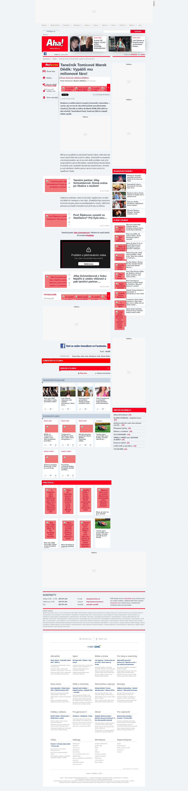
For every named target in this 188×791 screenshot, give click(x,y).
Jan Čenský (82, 617)
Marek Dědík (105, 356)
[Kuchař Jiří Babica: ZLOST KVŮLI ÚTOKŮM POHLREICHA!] (82, 44)
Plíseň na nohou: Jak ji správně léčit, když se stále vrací (104, 727)
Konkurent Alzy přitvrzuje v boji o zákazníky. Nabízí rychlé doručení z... (105, 693)
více (139, 25)
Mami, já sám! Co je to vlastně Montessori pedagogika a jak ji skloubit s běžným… (134, 245)
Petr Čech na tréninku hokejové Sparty (59, 753)
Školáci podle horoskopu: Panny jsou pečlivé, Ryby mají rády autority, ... (127, 671)
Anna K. (56, 613)
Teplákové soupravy (100, 756)
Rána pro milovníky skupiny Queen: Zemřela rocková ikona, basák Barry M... (104, 671)
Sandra (143, 54)
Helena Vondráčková (120, 615)
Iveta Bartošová (64, 617)
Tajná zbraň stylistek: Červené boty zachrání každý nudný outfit (134, 310)
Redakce (95, 773)
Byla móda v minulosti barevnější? (82, 726)
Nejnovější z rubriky (123, 171)
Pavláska (90, 235)
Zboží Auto (75, 760)
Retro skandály (52, 97)
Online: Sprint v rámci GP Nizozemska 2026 (61, 697)
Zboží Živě (75, 745)
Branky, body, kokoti (64, 744)
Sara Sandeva (114, 622)
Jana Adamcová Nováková (102, 617)
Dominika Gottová (137, 613)
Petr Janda (86, 622)
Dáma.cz (87, 25)
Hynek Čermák (132, 615)
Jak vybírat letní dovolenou (125, 664)
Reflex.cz (132, 25)
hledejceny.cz (76, 743)
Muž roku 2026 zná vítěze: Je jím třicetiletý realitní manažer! (103, 675)
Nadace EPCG (110, 690)
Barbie (96, 747)
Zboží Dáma (76, 749)
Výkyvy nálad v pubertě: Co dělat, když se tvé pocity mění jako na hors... (126, 729)
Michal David (133, 620)
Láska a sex (51, 91)
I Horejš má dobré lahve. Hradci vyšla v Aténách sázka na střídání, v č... (83, 666)
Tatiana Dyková (55, 624)
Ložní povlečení (99, 760)
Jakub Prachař (74, 617)
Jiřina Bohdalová (62, 618)
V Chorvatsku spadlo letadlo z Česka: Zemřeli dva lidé (60, 666)
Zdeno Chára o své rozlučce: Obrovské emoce (58, 749)
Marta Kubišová (114, 620)
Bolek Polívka (83, 613)
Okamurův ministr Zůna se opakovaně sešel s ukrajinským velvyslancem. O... (61, 673)
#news (90, 716)
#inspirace (76, 716)
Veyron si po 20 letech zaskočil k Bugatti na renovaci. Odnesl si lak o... (60, 701)
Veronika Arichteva (97, 624)
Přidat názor (83, 373)
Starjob (119, 743)
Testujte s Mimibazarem (101, 743)
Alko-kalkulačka (56, 688)
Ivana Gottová (54, 617)
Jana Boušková (116, 617)
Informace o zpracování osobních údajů (117, 781)
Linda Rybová (135, 618)
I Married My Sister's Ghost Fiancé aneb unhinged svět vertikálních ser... (82, 719)
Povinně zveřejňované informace (120, 782)
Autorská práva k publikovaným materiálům (65, 781)
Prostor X (54, 744)
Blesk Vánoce (55, 660)
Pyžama (97, 752)
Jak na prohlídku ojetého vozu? (81, 754)
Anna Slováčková (65, 613)
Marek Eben (105, 620)
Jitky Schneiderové (82, 233)
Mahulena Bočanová (94, 620)
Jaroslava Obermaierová (129, 617)
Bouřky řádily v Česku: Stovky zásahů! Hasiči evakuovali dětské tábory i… (134, 264)
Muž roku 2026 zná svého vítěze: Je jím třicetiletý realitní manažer (133, 236)
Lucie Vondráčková (72, 620)
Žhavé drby (51, 71)
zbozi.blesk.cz (76, 752)
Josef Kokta (83, 618)
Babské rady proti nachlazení (104, 718)
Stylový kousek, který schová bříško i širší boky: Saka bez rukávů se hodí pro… (134, 255)
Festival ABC (128, 718)
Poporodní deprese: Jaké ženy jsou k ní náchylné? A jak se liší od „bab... (105, 723)
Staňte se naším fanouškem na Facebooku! (85, 345)
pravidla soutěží (92, 604)
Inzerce (88, 773)
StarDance (92, 356)
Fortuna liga (55, 746)
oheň (82, 356)
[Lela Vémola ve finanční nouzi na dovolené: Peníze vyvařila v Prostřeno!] (121, 44)
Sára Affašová (104, 622)
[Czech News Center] (98, 646)
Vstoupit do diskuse (102, 94)
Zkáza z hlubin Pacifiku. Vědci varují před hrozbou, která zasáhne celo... (104, 701)
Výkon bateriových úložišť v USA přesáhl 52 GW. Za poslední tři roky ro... (82, 696)
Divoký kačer (65, 716)
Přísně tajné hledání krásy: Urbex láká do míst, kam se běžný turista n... (61, 729)
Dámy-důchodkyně (122, 415)
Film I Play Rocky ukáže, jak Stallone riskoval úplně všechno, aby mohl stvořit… (135, 273)
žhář (98, 356)
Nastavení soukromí (64, 782)
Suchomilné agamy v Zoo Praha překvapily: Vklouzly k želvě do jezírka (105, 668)
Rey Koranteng (94, 622)
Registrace (45, 34)
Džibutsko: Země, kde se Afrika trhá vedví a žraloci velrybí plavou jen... (60, 725)
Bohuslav (134, 54)
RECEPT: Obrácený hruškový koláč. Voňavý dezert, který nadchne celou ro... (127, 675)
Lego (96, 749)
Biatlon (85, 660)
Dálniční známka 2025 (62, 690)
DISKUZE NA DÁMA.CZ (122, 410)
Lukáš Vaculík (83, 620)
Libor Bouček (126, 618)
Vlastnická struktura (76, 782)
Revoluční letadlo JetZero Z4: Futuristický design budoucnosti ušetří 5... (127, 725)
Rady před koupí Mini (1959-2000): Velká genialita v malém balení (60, 693)
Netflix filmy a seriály (57, 718)
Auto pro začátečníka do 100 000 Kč (82, 758)
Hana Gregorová (98, 615)
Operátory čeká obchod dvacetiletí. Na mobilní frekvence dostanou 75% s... (82, 699)
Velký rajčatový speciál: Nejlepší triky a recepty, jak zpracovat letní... (127, 701)
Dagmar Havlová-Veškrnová (96, 613)
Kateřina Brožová (116, 618)
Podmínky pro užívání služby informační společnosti (92, 781)
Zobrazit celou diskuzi (103, 373)
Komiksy (120, 718)
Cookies (131, 781)
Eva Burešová (47, 615)
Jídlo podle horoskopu (130, 690)
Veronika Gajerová (109, 624)
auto (86, 356)
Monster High (98, 745)
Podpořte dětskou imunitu (103, 716)
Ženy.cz (96, 25)
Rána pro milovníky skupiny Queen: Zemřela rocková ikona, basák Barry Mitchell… (134, 227)
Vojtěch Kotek (139, 624)
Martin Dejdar (124, 620)
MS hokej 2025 (77, 660)
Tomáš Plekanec (76, 624)
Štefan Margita (135, 622)
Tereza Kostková (65, 624)
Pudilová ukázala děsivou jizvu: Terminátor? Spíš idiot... (81, 669)
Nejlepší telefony (78, 690)
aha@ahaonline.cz (93, 599)
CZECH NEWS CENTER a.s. (81, 777)
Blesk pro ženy (55, 25)
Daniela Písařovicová (124, 613)
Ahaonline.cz (47, 59)
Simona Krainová (125, 622)
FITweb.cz (122, 25)
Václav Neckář (86, 624)
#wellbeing (84, 716)
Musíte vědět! (52, 84)
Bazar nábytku (99, 762)
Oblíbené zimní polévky (124, 688)
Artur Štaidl (74, 613)
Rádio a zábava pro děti (123, 747)
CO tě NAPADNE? (122, 434)
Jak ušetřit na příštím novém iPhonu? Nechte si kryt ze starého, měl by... (82, 703)
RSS (100, 773)
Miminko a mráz (131, 662)
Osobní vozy (76, 747)
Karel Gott (91, 618)
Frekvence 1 (120, 749)
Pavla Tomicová (77, 622)
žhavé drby (76, 356)
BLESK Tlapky (55, 716)
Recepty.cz (66, 25)
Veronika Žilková (121, 624)
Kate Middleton (105, 618)
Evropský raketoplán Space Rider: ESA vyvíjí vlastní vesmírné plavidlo (126, 721)
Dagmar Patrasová (111, 613)
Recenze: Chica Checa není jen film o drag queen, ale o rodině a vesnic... (82, 723)
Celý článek (105, 191)
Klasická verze (86, 639)
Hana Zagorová (108, 615)
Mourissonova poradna (124, 716)
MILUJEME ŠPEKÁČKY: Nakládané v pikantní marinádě (127, 668)
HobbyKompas (77, 756)
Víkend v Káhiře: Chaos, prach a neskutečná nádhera (59, 721)
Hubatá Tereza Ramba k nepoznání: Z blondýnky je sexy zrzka (135, 291)
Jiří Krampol (52, 618)
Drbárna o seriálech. (123, 431)
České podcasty (121, 745)
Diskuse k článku (68, 368)
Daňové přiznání (100, 688)
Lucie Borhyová (50, 620)
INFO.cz (57, 662)
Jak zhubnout (99, 660)
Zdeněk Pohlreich (48, 626)
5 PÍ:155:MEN (120, 449)
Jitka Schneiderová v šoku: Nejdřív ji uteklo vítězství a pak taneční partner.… (90, 278)
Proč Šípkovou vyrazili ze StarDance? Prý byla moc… (90, 216)
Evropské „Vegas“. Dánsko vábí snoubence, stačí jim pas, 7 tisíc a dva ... (61, 669)
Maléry (55, 59)
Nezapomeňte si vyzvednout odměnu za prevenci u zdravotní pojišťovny (105, 731)
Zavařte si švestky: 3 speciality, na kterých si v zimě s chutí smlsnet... (126, 697)
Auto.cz (113, 25)
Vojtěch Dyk (130, 624)
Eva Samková (56, 615)
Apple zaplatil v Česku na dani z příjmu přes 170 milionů (105, 697)
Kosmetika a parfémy (100, 754)
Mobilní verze (102, 639)
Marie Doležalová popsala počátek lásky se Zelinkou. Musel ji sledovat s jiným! (134, 283)
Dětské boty (98, 758)
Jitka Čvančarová (73, 618)
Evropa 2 (119, 752)
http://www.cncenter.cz (94, 602)
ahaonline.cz (128, 598)
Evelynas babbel (122, 443)
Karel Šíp (97, 618)
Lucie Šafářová (61, 620)
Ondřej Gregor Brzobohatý (63, 622)
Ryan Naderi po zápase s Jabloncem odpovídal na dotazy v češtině (60, 756)
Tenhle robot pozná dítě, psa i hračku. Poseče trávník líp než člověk (102, 534)
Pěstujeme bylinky (122, 428)
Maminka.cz (77, 25)
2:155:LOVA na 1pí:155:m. (125, 446)
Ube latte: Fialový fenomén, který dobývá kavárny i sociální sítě (125, 693)
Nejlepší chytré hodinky (80, 688)
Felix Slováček (65, 615)
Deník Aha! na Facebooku (45, 53)
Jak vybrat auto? (77, 764)
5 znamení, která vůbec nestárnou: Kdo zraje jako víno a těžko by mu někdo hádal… (135, 302)
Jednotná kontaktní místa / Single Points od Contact (96, 782)
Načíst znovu (88, 264)
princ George (58, 626)
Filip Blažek (74, 615)
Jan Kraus (90, 617)
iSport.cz (104, 25)
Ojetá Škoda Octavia (78, 762)
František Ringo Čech (85, 615)
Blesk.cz (44, 25)
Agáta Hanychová (48, 613)
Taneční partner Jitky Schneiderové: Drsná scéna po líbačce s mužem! (90, 183)
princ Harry (66, 626)
